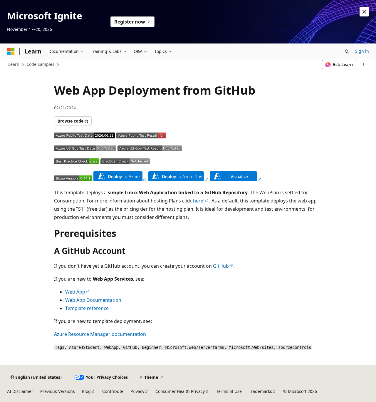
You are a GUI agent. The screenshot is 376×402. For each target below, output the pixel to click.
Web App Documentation (93, 300)
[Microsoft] (11, 51)
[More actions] (364, 64)
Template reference (87, 308)
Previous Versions (57, 391)
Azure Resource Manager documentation (100, 334)
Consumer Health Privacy (180, 391)
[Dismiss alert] (364, 11)
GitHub (221, 266)
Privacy (137, 391)
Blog (86, 391)
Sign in (362, 51)
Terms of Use (229, 391)
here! (198, 200)
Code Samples (40, 64)
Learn (13, 64)
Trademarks (260, 391)
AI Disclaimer (20, 391)
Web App (75, 292)
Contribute (112, 391)
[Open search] (347, 51)
